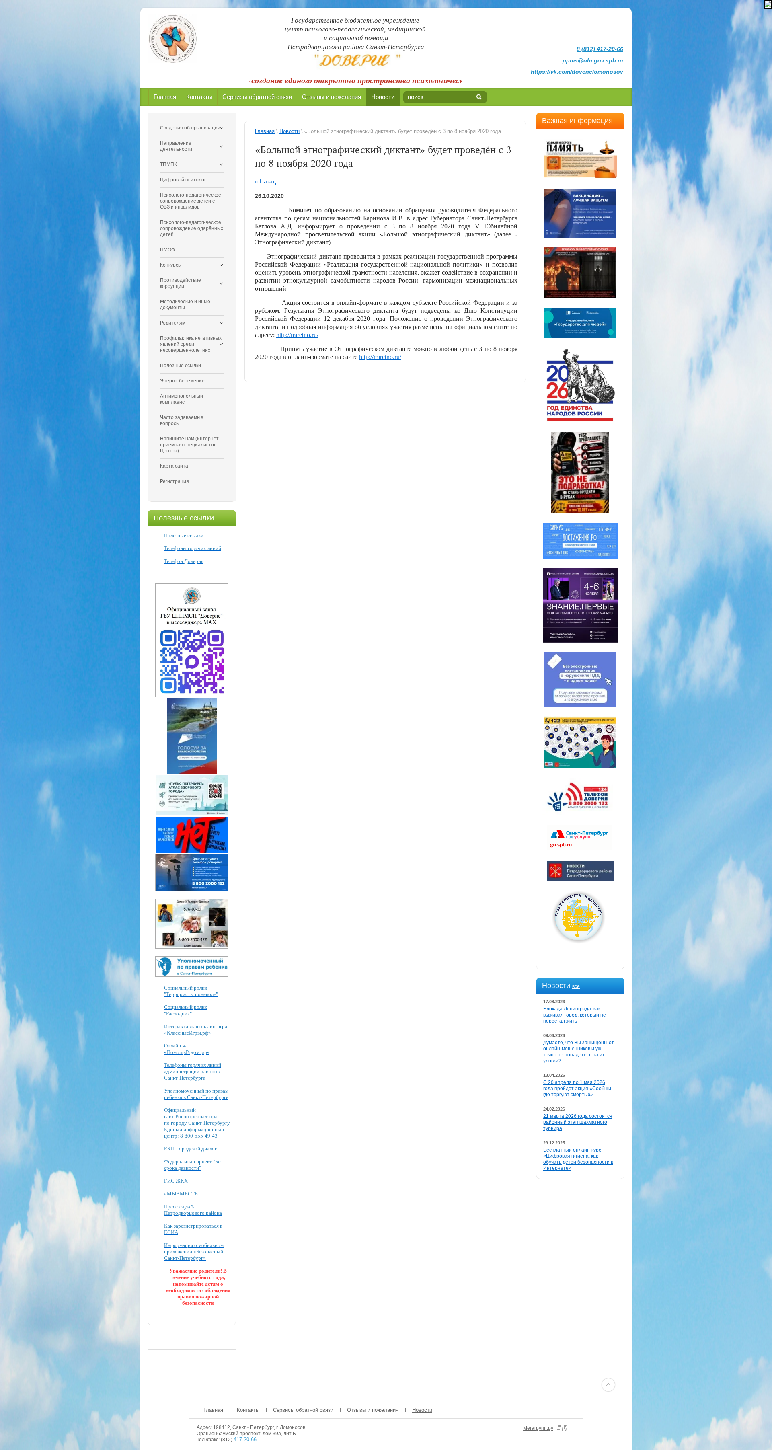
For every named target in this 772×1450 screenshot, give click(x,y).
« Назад (265, 181)
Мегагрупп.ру (538, 1428)
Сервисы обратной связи (257, 96)
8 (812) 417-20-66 (600, 49)
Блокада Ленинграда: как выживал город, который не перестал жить (574, 1015)
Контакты (199, 96)
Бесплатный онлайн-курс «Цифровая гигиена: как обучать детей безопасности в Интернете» (578, 1159)
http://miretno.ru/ (297, 334)
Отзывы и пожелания (331, 96)
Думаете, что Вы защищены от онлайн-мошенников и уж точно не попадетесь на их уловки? (578, 1052)
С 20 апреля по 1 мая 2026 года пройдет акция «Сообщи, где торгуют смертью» (577, 1088)
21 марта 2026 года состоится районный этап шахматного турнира (577, 1122)
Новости (382, 96)
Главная (165, 96)
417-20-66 (245, 1439)
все (576, 986)
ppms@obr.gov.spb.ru (593, 60)
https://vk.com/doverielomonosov (577, 71)
